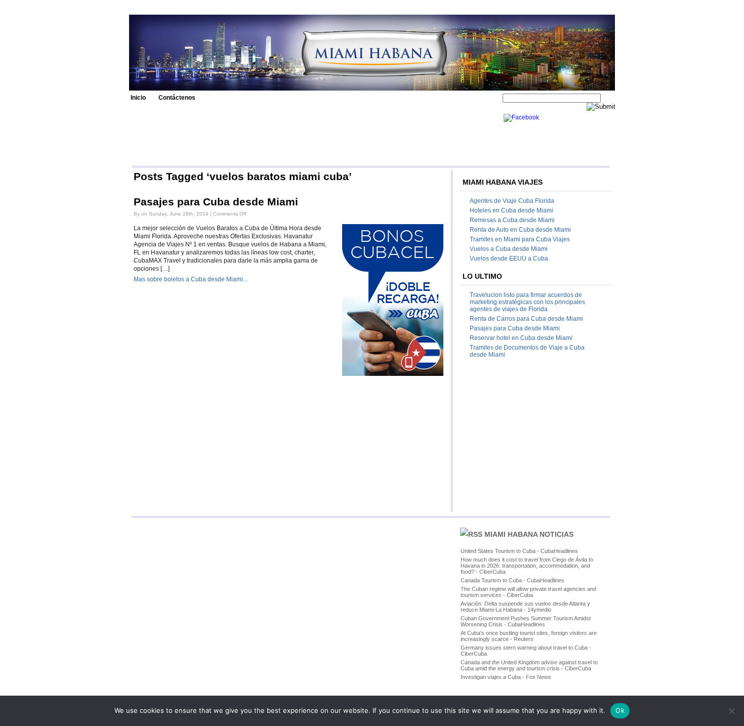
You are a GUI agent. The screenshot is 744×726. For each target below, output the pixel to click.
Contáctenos (176, 97)
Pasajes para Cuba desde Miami (216, 202)
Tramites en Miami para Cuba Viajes (520, 239)
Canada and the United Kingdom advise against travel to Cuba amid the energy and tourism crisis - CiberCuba (529, 665)
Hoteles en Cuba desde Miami (511, 210)
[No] (731, 711)
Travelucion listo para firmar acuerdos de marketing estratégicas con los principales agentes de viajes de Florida (527, 302)
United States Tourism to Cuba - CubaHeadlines (519, 551)
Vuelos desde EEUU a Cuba (509, 258)
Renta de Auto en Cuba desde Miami (520, 229)
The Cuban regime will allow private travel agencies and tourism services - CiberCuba (528, 592)
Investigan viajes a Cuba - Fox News (506, 677)
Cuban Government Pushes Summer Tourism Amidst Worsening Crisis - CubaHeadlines (526, 621)
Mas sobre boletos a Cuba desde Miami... (190, 279)
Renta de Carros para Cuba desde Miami (526, 318)
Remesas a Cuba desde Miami (512, 220)
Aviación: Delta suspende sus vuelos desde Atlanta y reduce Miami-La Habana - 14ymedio (525, 607)
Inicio (138, 97)
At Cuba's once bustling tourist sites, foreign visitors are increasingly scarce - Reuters (529, 636)
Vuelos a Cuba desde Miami (509, 248)
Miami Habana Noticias (528, 534)
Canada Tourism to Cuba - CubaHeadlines (512, 580)
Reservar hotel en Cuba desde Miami (521, 337)
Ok (620, 710)
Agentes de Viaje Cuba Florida (512, 200)
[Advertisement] (315, 136)
